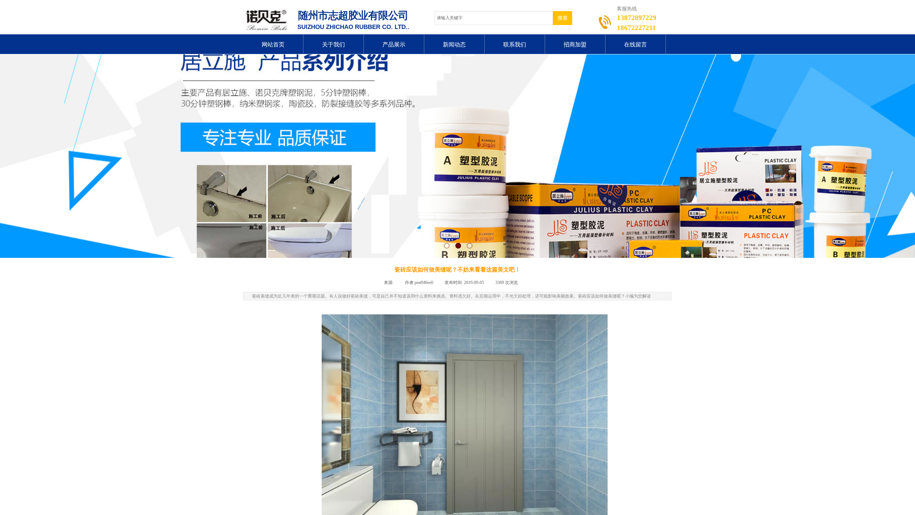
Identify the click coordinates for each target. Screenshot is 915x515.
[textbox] (494, 18)
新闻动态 (454, 44)
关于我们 (333, 44)
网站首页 (273, 44)
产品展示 (393, 44)
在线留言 (635, 44)
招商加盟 (575, 44)
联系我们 (514, 44)
